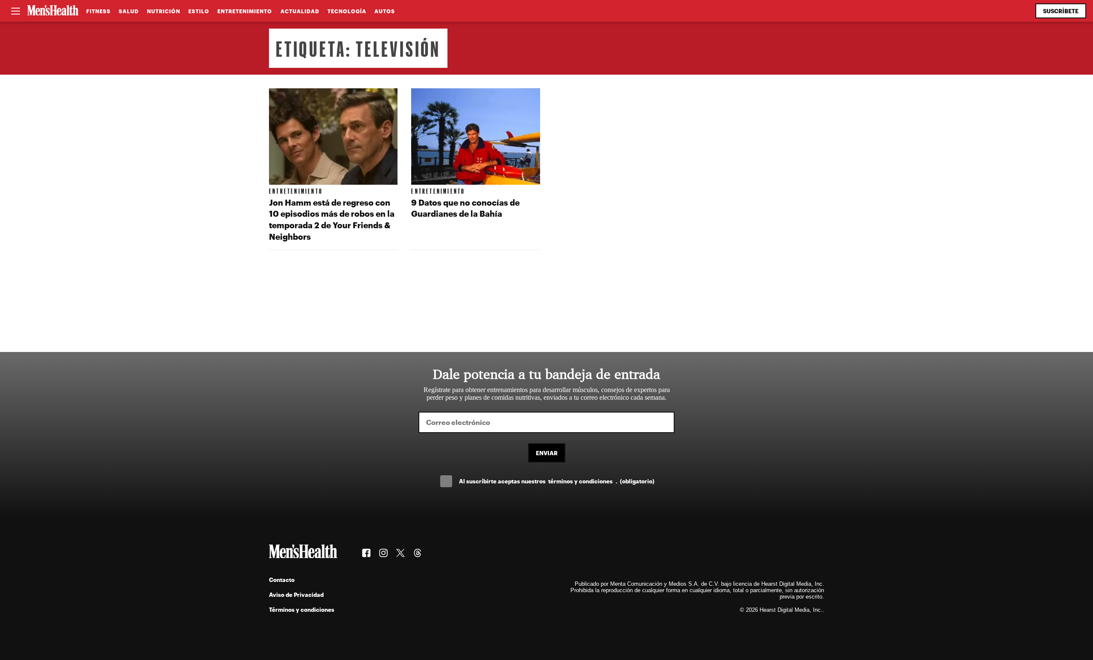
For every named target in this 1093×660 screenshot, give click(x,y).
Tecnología (346, 11)
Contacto (282, 579)
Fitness (98, 11)
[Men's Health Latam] (53, 11)
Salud (129, 11)
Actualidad (300, 11)
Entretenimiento (244, 11)
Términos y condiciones (301, 609)
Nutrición (163, 11)
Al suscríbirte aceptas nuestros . (557, 481)
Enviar (547, 453)
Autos (384, 11)
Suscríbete (1060, 11)
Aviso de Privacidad (296, 594)
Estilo (198, 11)
